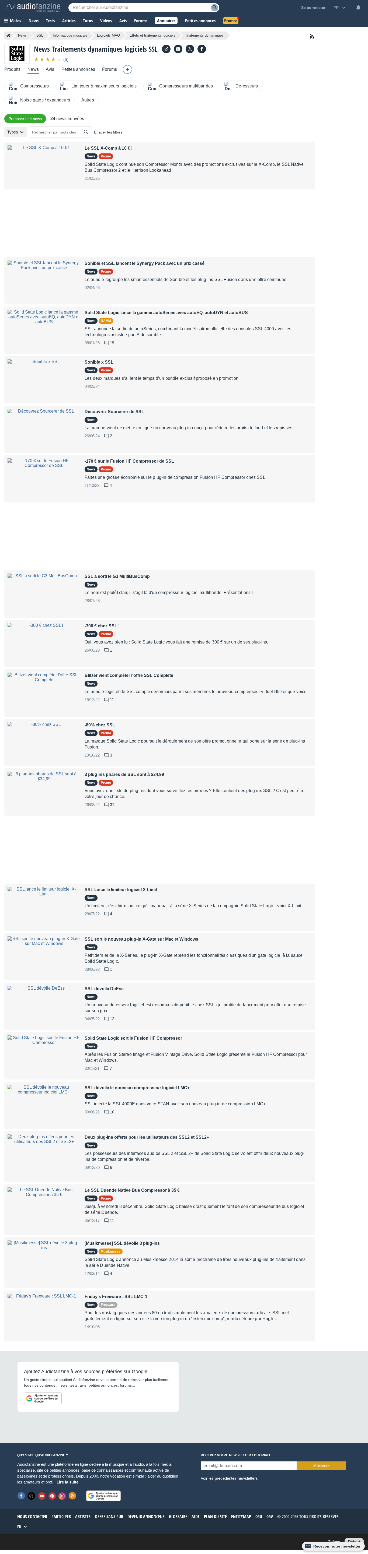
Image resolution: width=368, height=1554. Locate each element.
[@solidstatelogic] (190, 49)
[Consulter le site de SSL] (166, 49)
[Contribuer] (127, 69)
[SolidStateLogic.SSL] (201, 49)
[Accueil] (8, 35)
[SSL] (17, 53)
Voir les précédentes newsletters (229, 1478)
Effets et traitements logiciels (152, 35)
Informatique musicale (70, 35)
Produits (12, 69)
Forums (109, 69)
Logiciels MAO (108, 35)
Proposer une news (25, 119)
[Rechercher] (86, 132)
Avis (50, 69)
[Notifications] (358, 7)
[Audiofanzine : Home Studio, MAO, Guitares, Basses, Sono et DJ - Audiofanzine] (33, 7)
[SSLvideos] (178, 49)
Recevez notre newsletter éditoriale (236, 1455)
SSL (39, 35)
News (22, 35)
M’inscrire (321, 1466)
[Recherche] (214, 7)
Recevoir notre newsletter (336, 1546)
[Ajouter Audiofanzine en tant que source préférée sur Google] (43, 1398)
